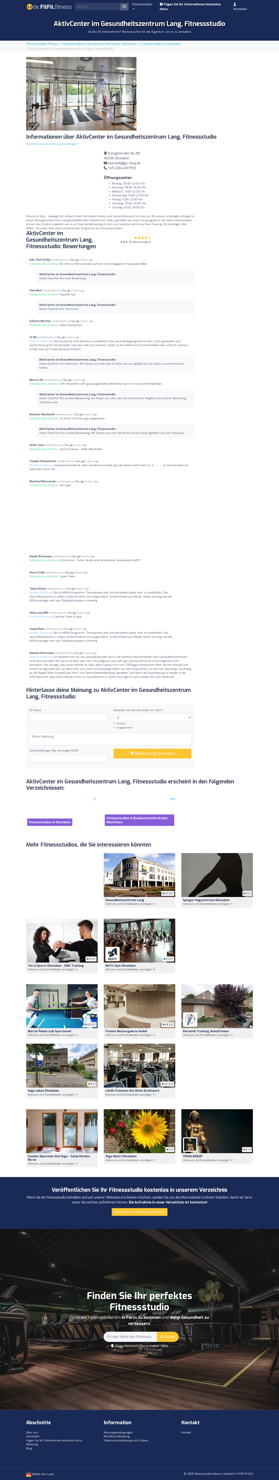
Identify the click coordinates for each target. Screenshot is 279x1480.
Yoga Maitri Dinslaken (121, 1156)
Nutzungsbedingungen (118, 1432)
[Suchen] (124, 6)
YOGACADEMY (192, 1156)
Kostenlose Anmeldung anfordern (139, 1212)
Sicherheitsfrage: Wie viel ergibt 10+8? (53, 750)
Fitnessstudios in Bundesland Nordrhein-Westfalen (99, 44)
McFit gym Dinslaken (120, 966)
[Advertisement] (198, 85)
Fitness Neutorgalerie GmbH (126, 1031)
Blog (29, 1448)
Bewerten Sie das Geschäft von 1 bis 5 (138, 710)
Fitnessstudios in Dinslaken (161, 44)
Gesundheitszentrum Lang (124, 900)
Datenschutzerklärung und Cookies (126, 1440)
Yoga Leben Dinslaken (43, 1091)
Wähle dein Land (42, 1474)
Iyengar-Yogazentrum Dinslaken (206, 900)
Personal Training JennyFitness (206, 1031)
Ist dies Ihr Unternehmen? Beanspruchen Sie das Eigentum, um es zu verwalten (139, 32)
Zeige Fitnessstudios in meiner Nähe (141, 1346)
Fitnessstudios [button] (142, 4)
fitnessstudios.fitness (42, 44)
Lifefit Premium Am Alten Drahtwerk (132, 1091)
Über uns (32, 1432)
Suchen (169, 1337)
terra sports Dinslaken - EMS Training (56, 966)
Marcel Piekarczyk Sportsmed (49, 1031)
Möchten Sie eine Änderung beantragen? (52, 144)
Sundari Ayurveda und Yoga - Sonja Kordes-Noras (59, 1158)
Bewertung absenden (154, 753)
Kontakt (186, 1432)
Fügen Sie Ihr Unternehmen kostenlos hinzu (190, 6)
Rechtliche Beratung (116, 1436)
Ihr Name (35, 710)
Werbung (32, 1444)
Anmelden (240, 9)
